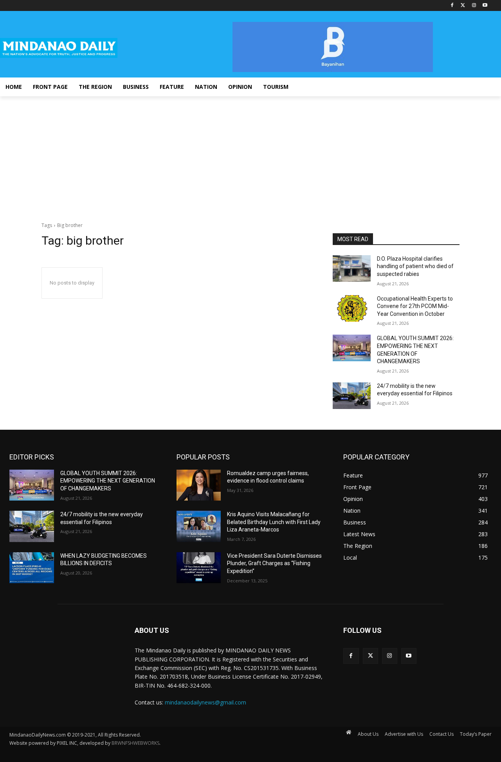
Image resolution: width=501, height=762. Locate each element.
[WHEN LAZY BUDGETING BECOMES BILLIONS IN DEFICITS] (31, 568)
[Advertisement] (250, 155)
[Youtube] (484, 5)
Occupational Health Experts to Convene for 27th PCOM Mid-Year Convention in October (415, 306)
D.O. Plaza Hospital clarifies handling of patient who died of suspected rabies (415, 266)
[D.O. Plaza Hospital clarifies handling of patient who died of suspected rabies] (352, 268)
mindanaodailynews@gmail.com (205, 702)
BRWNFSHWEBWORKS (135, 743)
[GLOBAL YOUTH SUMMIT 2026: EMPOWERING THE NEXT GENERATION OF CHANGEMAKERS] (352, 348)
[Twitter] (463, 5)
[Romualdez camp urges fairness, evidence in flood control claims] (199, 485)
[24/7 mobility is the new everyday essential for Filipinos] (352, 395)
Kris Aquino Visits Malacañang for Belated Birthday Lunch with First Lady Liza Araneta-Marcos (274, 522)
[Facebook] (452, 5)
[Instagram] (473, 5)
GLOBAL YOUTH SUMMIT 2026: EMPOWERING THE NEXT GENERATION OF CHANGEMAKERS (107, 481)
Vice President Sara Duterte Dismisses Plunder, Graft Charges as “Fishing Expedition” (274, 563)
